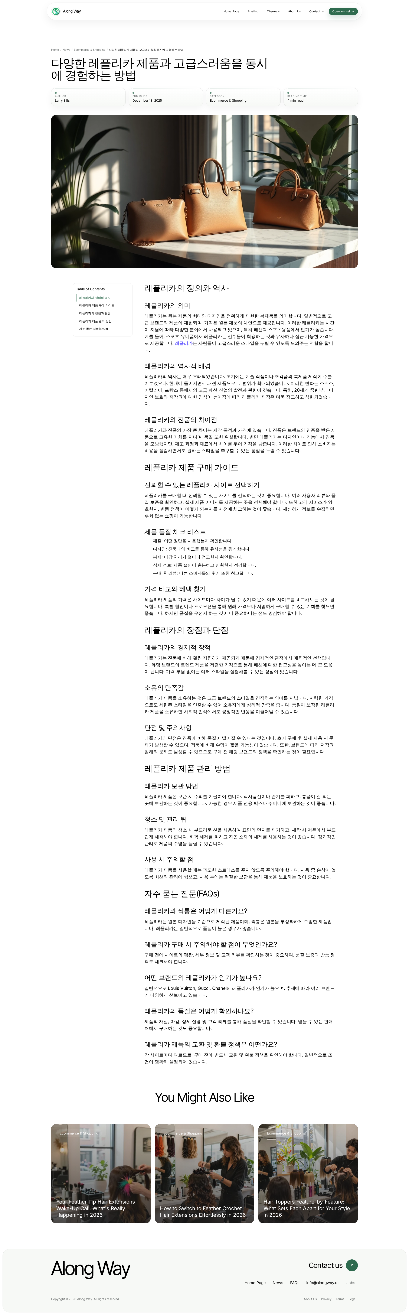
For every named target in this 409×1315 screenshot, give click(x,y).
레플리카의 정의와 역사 (95, 297)
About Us (310, 1299)
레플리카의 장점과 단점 (95, 313)
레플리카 (184, 343)
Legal (352, 1299)
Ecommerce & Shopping (89, 49)
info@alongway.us (323, 1282)
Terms (340, 1299)
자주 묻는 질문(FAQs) (93, 329)
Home (55, 49)
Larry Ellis (62, 100)
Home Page (255, 1282)
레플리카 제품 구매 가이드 (97, 305)
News (66, 49)
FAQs (295, 1282)
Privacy (326, 1299)
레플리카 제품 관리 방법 (95, 321)
